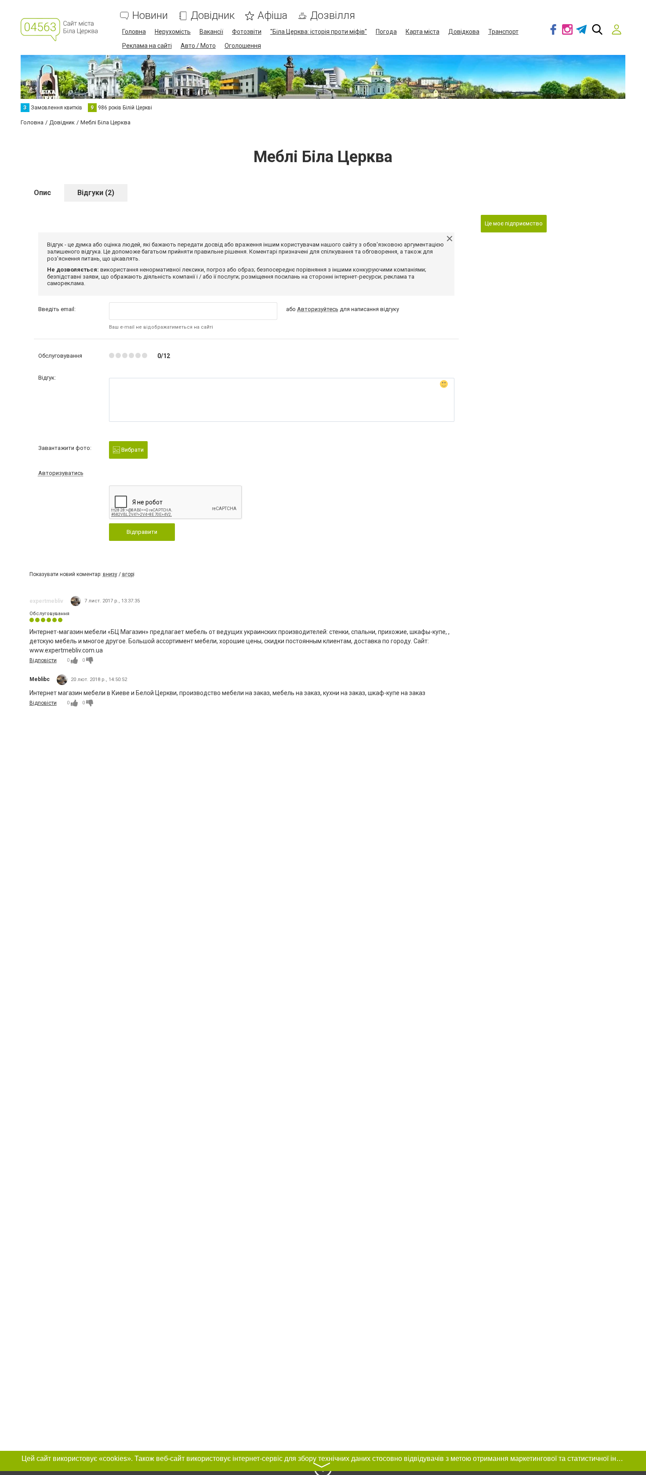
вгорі (128, 574)
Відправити (142, 532)
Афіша (272, 16)
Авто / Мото (198, 45)
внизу (110, 574)
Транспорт (503, 31)
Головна (134, 31)
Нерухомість (173, 31)
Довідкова (463, 31)
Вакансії (211, 31)
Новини (150, 16)
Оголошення (243, 45)
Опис (42, 192)
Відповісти (43, 660)
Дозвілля (332, 16)
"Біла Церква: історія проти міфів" (318, 31)
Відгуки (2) (95, 192)
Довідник (213, 16)
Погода (386, 31)
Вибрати (132, 449)
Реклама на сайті (147, 45)
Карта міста (422, 31)
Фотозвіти (246, 31)
